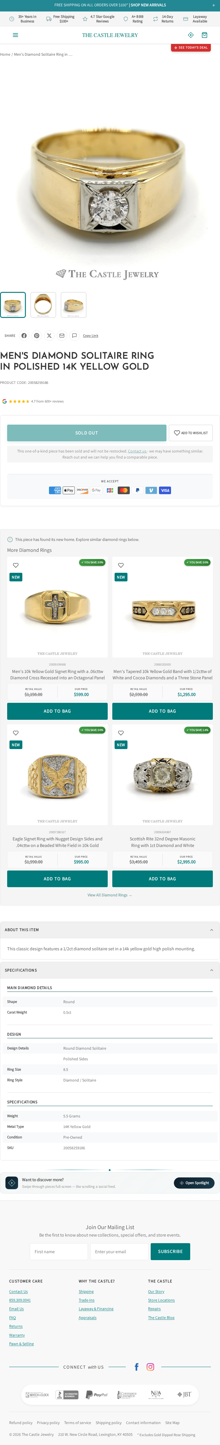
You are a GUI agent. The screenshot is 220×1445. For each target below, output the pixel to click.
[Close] (171, 681)
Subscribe (110, 741)
